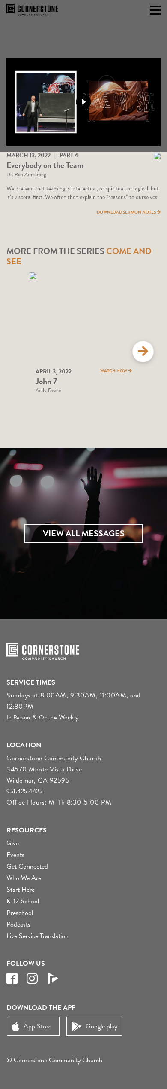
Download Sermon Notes (127, 212)
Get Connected (27, 866)
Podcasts (18, 924)
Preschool (19, 913)
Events (15, 855)
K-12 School (22, 901)
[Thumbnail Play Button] (83, 102)
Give (12, 843)
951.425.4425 (24, 791)
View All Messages (84, 533)
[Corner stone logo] (32, 10)
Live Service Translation (37, 936)
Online (48, 717)
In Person (18, 717)
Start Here (20, 889)
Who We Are (23, 878)
